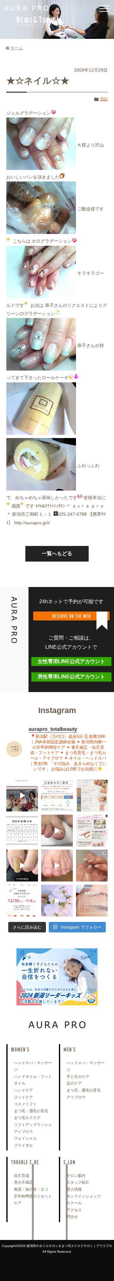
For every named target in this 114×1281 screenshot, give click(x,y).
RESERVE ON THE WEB (71, 616)
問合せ (72, 1216)
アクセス (74, 1210)
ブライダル (23, 1145)
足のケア (74, 1083)
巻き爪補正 (23, 1182)
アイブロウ (23, 1131)
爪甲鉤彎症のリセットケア (33, 1200)
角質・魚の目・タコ (31, 1189)
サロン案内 (76, 1175)
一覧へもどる (57, 553)
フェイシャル (25, 1138)
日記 (104, 99)
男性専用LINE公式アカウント (71, 676)
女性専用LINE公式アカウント (71, 661)
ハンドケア (23, 1090)
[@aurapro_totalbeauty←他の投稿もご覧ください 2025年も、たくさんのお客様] (22, 901)
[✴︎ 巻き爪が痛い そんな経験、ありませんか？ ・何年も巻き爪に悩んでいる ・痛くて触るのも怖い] (57, 830)
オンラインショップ (83, 1196)
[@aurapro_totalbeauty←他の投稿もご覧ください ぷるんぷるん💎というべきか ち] (92, 865)
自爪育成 (21, 1175)
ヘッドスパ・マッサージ (33, 1066)
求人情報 (74, 1189)
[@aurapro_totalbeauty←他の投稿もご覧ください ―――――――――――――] (92, 901)
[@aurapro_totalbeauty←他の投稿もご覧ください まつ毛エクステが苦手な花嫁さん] (57, 901)
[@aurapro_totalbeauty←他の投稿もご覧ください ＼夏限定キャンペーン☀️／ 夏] (92, 795)
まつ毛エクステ (27, 1117)
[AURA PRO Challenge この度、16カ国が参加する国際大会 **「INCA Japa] (22, 795)
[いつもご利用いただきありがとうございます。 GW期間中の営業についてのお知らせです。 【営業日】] (22, 830)
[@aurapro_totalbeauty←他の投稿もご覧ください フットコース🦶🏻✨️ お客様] (57, 865)
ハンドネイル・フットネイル (33, 1080)
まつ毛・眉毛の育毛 (31, 1111)
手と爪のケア (77, 1076)
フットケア (23, 1097)
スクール (74, 1203)
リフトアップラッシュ (33, 1124)
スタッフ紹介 (77, 1182)
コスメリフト (25, 1104)
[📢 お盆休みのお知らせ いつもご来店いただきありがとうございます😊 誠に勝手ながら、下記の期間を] (57, 795)
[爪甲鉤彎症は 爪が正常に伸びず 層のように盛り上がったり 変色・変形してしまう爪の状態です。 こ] (22, 865)
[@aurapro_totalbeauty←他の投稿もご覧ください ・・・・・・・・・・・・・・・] (92, 830)
